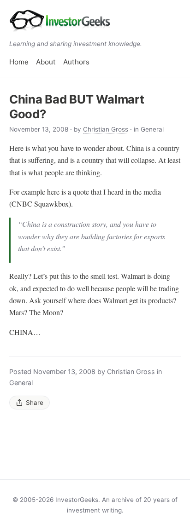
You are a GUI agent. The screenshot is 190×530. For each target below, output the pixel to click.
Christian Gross (105, 129)
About (46, 62)
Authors (76, 62)
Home (19, 62)
